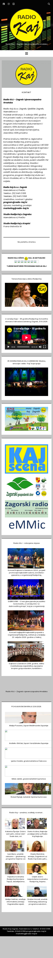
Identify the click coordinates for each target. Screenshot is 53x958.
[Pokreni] (8, 347)
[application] (26, 338)
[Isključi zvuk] (40, 347)
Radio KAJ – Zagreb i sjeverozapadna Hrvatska (26, 691)
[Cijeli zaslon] (44, 347)
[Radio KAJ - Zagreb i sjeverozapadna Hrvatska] (26, 42)
